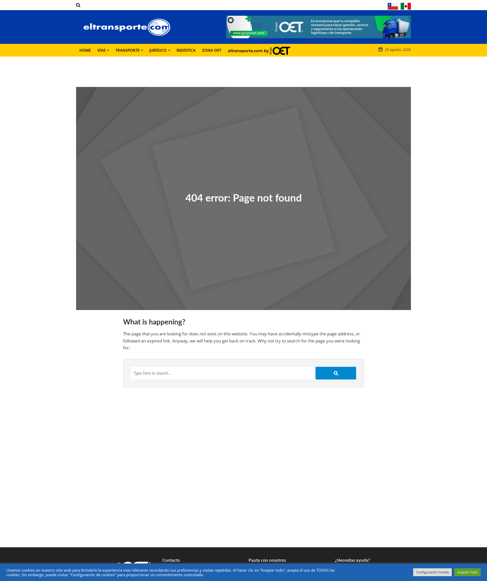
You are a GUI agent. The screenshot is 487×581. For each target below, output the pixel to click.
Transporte (127, 50)
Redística (186, 50)
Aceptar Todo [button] (467, 572)
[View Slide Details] (318, 27)
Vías (101, 50)
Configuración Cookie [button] (432, 572)
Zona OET (211, 50)
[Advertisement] (243, 506)
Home (85, 50)
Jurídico (158, 50)
